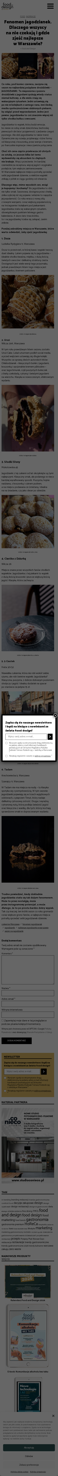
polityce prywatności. (43, 756)
